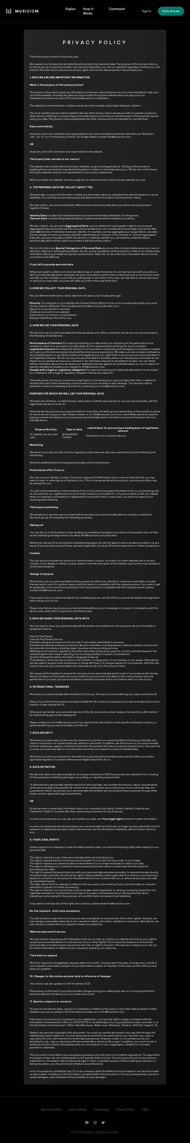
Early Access (171, 11)
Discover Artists (51, 1109)
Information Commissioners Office (121, 197)
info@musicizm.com (119, 136)
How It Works (88, 11)
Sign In (146, 11)
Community (117, 9)
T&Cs (145, 1109)
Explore (70, 9)
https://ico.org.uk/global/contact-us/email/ (127, 1022)
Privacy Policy (126, 1109)
